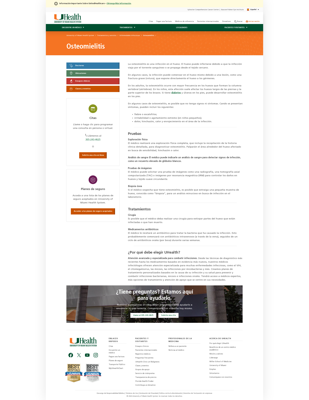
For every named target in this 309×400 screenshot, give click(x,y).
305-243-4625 (92, 139)
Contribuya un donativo (145, 385)
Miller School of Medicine (220, 362)
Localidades (181, 28)
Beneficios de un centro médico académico (222, 348)
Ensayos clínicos (82, 81)
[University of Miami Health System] (67, 18)
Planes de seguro (116, 361)
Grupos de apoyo (142, 370)
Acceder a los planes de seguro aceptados (93, 211)
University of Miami (217, 365)
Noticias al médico (176, 350)
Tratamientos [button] (126, 28)
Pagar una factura (164, 21)
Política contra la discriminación (171, 393)
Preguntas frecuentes (144, 358)
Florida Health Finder (144, 381)
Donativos (226, 21)
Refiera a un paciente (177, 346)
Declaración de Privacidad (148, 393)
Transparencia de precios (145, 377)
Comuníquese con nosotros (220, 377)
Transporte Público (117, 365)
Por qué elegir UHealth (219, 343)
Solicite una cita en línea (93, 155)
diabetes (176, 93)
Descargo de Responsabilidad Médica (111, 393)
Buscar (239, 21)
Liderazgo (213, 358)
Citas (151, 21)
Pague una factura (116, 357)
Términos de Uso (132, 393)
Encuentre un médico (114, 351)
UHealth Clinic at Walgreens (147, 362)
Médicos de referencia (184, 21)
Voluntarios (214, 373)
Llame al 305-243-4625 (143, 315)
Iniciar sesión (254, 21)
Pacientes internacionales (208, 21)
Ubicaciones (80, 73)
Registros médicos (143, 354)
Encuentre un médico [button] (72, 28)
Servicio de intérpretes (145, 373)
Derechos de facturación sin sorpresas (198, 393)
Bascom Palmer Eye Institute (232, 9)
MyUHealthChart (116, 368)
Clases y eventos (83, 89)
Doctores (79, 66)
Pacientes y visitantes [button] (235, 28)
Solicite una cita (168, 315)
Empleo (212, 369)
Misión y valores (216, 354)
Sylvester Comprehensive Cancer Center (203, 9)
